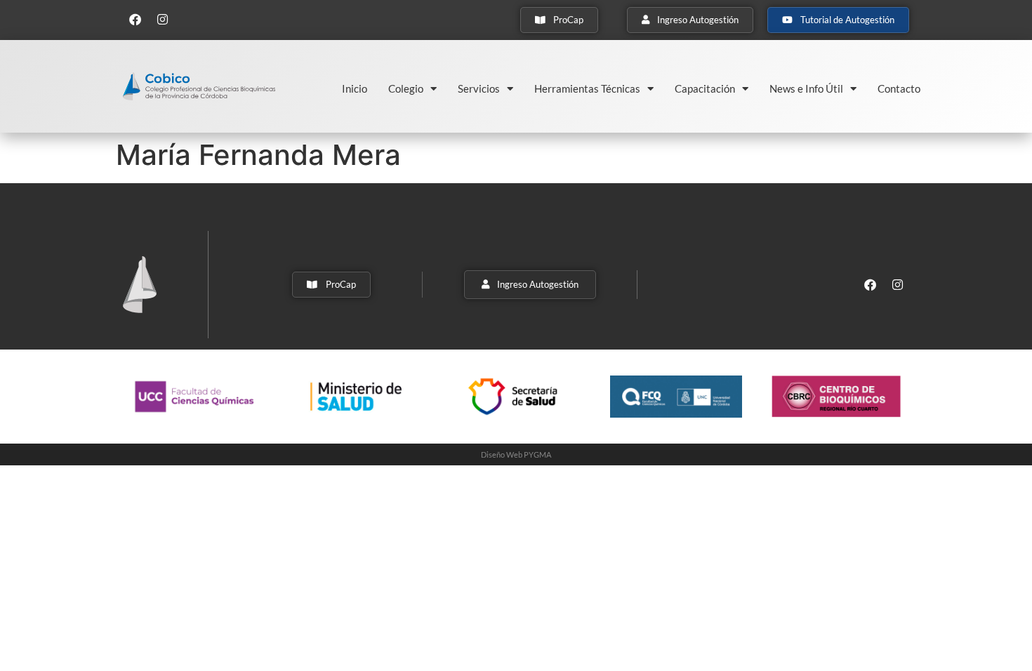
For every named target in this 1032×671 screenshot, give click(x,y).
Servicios (479, 88)
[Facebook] (135, 19)
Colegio (405, 88)
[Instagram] (162, 19)
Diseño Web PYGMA (516, 454)
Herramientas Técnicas (587, 88)
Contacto (899, 88)
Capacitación (705, 88)
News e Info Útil (806, 88)
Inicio (354, 88)
